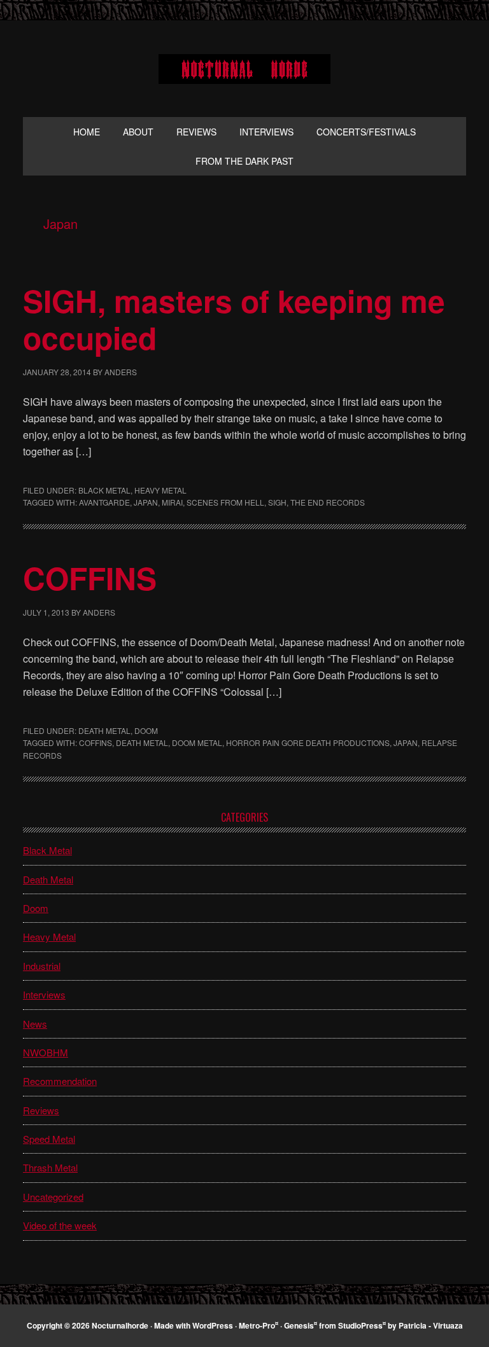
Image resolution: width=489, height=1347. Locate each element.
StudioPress (360, 1325)
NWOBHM (45, 1052)
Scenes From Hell (225, 502)
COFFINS (90, 578)
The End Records (327, 502)
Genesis (299, 1325)
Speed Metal (49, 1138)
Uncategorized (53, 1196)
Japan (146, 502)
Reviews (41, 1110)
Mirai (172, 502)
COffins (95, 742)
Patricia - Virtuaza (431, 1325)
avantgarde (104, 502)
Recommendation (60, 1081)
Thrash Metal (50, 1167)
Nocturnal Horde (244, 68)
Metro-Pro (257, 1325)
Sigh (277, 502)
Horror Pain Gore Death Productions (308, 742)
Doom (146, 730)
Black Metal (104, 490)
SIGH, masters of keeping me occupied (234, 319)
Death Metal (104, 730)
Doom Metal (197, 742)
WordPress (212, 1325)
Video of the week (60, 1225)
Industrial (41, 965)
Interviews (44, 994)
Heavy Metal (160, 490)
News (35, 1023)
